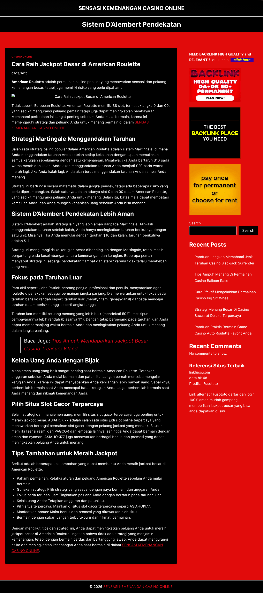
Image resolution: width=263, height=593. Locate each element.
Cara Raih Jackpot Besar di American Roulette (76, 64)
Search (195, 223)
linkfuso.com (199, 372)
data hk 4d (198, 378)
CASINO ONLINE (22, 56)
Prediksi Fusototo (203, 384)
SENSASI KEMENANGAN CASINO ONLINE (138, 587)
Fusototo (220, 394)
